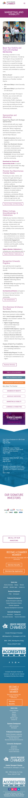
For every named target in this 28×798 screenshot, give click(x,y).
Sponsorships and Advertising (13, 204)
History (16, 585)
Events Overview (8, 585)
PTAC (10, 594)
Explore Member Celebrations (13, 254)
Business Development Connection (14, 607)
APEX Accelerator (14, 726)
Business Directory (9, 365)
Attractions (10, 614)
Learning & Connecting (14, 407)
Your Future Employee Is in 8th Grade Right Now (14, 440)
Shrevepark (16, 594)
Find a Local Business (14, 372)
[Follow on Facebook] (9, 662)
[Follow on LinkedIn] (18, 789)
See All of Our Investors (14, 539)
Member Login (13, 587)
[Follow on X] (12, 662)
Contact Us (22, 587)
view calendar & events (14, 377)
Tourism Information (20, 617)
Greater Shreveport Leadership (14, 600)
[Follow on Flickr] (18, 662)
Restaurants (18, 614)
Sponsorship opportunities (14, 382)
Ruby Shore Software (18, 676)
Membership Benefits (14, 391)
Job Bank (5, 587)
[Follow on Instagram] (15, 662)
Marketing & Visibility (14, 401)
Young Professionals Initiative (14, 603)
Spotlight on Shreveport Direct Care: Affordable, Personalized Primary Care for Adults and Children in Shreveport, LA (14, 468)
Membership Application (14, 571)
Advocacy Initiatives (14, 396)
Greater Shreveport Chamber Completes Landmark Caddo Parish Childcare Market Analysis (13, 449)
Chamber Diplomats (14, 605)
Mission (22, 585)
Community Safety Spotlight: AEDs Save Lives (13, 458)
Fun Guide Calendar (8, 617)
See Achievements (9, 300)
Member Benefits (14, 565)
